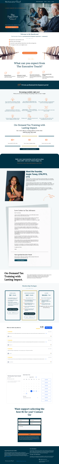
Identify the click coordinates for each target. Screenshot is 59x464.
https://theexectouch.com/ (36, 439)
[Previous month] (27, 377)
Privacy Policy (24, 461)
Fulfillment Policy (18, 461)
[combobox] (31, 398)
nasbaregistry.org (8, 456)
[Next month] (36, 377)
